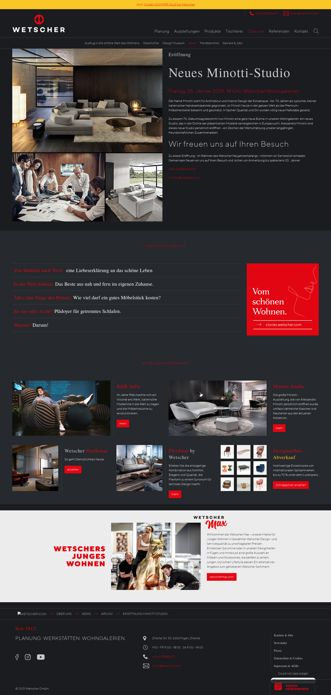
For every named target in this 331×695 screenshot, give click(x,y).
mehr (122, 423)
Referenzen (279, 31)
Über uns (256, 31)
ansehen (73, 469)
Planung (161, 31)
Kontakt (301, 31)
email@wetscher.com (304, 13)
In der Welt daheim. (84, 283)
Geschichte (151, 43)
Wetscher (86, 450)
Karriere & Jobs (233, 43)
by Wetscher (182, 453)
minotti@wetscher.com (184, 178)
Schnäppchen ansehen (291, 485)
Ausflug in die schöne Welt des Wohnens (112, 43)
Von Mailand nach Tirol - (83, 270)
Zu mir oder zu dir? (67, 311)
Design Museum (173, 43)
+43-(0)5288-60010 (182, 169)
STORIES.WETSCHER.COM (165, 246)
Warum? (31, 325)
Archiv (107, 614)
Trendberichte (209, 43)
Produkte (212, 31)
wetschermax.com (222, 577)
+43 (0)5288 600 (266, 13)
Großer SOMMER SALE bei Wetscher (169, 4)
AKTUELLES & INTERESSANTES (165, 363)
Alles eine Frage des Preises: (87, 297)
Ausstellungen (187, 31)
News (192, 43)
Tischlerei (234, 31)
